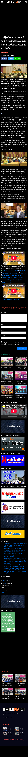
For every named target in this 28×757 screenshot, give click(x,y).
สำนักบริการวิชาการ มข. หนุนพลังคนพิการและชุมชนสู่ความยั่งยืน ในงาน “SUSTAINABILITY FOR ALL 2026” (15, 545)
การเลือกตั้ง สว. (16, 307)
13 (8, 582)
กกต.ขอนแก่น (9, 307)
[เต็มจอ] (25, 417)
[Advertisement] (14, 21)
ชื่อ (2, 324)
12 (6, 582)
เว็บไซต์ (3, 335)
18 (5, 583)
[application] (14, 411)
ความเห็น (3, 312)
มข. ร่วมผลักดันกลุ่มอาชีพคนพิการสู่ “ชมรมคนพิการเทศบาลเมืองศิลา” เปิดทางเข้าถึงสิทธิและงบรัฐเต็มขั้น (15, 571)
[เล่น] (3, 417)
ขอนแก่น (23, 307)
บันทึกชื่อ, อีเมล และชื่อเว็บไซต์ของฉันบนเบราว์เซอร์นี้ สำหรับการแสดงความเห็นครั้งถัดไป (13, 343)
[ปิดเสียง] (22, 417)
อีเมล (2, 330)
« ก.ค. (2, 592)
